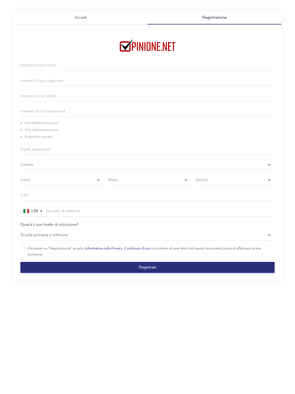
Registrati (147, 267)
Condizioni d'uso (137, 248)
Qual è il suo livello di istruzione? (49, 224)
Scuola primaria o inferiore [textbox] (43, 235)
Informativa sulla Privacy (103, 248)
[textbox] (147, 165)
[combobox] (147, 165)
